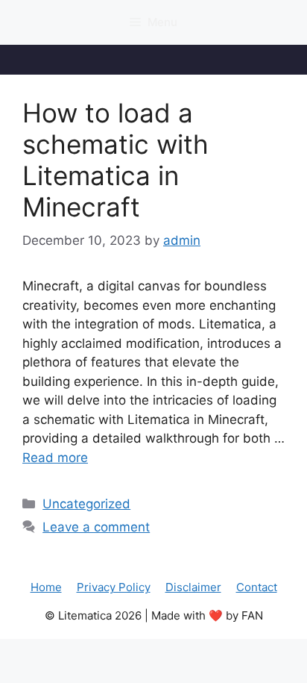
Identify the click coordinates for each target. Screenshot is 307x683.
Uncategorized (86, 503)
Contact (256, 587)
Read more (55, 457)
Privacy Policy (114, 587)
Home (46, 587)
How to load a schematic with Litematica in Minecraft (115, 159)
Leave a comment (96, 527)
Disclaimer (193, 587)
